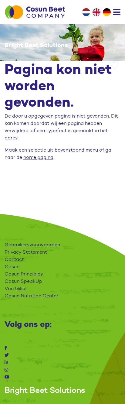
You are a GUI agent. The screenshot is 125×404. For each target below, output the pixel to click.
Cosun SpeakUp (23, 281)
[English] (96, 12)
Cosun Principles (24, 274)
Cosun (12, 266)
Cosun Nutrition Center (31, 296)
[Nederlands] (86, 12)
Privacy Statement (26, 252)
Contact (14, 259)
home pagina (38, 157)
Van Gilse (15, 288)
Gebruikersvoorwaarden (32, 245)
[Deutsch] (107, 12)
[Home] (35, 12)
